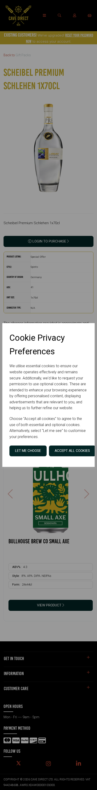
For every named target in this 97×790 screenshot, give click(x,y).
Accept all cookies (72, 451)
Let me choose (28, 451)
